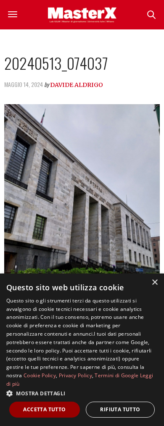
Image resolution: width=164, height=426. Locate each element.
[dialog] (82, 349)
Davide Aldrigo (76, 85)
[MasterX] (82, 14)
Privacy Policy (75, 375)
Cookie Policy (40, 375)
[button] (82, 393)
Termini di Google (116, 375)
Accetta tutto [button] (44, 409)
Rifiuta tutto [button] (120, 409)
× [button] (154, 282)
